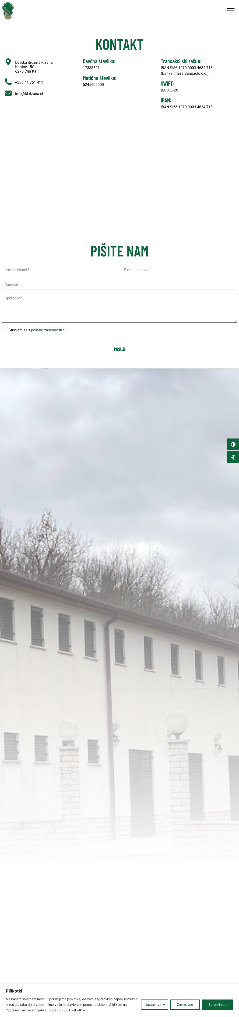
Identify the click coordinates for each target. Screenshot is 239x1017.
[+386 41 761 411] (8, 81)
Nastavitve (153, 1004)
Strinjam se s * (37, 330)
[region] (119, 1000)
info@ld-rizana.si (29, 93)
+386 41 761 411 (29, 82)
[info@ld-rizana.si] (8, 93)
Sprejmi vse (217, 1004)
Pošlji (119, 349)
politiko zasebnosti (46, 330)
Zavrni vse (185, 1004)
